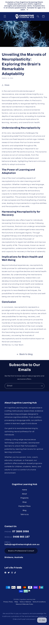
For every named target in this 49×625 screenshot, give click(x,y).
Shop (24, 502)
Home (24, 490)
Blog (24, 510)
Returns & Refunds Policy (24, 604)
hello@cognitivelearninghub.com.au (22, 544)
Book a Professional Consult (21, 551)
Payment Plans (24, 506)
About (24, 494)
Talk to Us (24, 514)
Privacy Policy (8, 602)
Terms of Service (25, 602)
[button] (4, 16)
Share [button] (7, 85)
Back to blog (26, 354)
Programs (24, 498)
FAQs (16, 602)
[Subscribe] (41, 386)
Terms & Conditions (39, 602)
